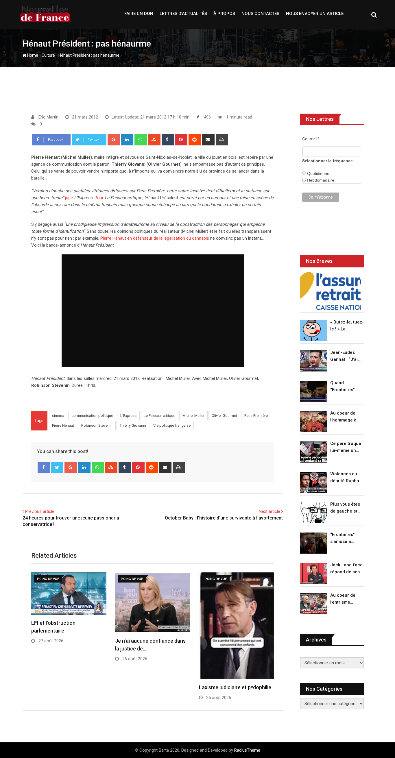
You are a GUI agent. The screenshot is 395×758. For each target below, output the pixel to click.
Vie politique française (172, 425)
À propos (224, 13)
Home (32, 55)
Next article (269, 511)
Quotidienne (317, 173)
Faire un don (138, 13)
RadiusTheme (247, 750)
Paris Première (256, 415)
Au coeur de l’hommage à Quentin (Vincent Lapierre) (343, 417)
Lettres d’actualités (183, 13)
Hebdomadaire (320, 180)
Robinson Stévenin (96, 425)
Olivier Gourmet (224, 415)
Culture (48, 55)
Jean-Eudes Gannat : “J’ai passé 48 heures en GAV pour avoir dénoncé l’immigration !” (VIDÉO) (345, 356)
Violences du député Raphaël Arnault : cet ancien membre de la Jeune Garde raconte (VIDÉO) (346, 477)
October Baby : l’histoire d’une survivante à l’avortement (224, 518)
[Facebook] (44, 467)
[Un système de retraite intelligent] (330, 291)
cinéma (58, 415)
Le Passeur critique (159, 415)
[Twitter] (57, 467)
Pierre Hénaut (63, 425)
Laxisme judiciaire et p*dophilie (235, 687)
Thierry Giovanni (133, 425)
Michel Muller (193, 415)
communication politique (92, 415)
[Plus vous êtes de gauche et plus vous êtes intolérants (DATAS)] (313, 512)
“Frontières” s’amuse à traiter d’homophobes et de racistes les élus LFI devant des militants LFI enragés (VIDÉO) (345, 538)
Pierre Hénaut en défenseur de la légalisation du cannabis (154, 238)
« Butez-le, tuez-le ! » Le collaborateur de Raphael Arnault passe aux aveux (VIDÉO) (347, 325)
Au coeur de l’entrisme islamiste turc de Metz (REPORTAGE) (344, 599)
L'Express (128, 415)
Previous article (39, 511)
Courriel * (310, 138)
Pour (99, 197)
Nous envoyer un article (315, 13)
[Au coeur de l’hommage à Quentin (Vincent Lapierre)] (313, 421)
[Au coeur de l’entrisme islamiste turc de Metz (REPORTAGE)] (313, 603)
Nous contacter (260, 13)
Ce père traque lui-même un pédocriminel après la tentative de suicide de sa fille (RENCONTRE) (345, 447)
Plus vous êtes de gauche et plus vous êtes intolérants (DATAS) (345, 508)
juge (69, 197)
